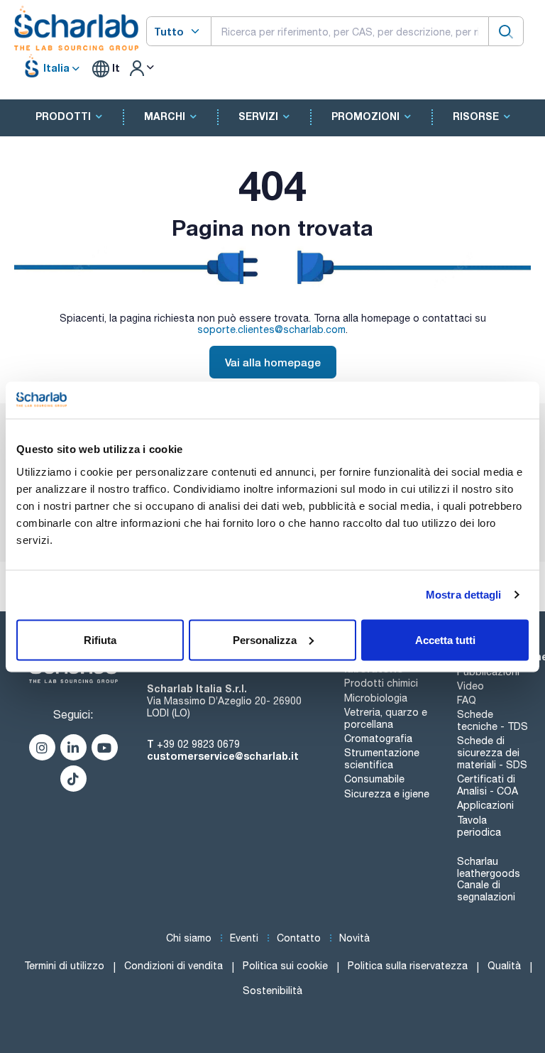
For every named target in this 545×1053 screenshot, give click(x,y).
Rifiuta (100, 639)
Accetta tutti (445, 639)
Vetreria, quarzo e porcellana (385, 718)
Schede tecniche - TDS (492, 720)
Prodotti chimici (381, 683)
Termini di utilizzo (64, 965)
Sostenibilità (272, 990)
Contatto (299, 938)
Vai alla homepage (273, 362)
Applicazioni (485, 805)
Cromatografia (378, 738)
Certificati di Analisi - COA (487, 785)
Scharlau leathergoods (488, 867)
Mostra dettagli (464, 595)
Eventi (244, 938)
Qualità (504, 965)
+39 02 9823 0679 (198, 744)
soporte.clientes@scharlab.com (271, 329)
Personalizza (265, 639)
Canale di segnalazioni (486, 890)
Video (470, 686)
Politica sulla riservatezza (408, 965)
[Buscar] (506, 30)
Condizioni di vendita (173, 965)
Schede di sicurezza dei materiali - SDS (492, 752)
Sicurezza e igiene (386, 794)
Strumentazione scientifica (381, 758)
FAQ (466, 700)
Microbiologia (375, 698)
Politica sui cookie (285, 965)
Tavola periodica (479, 826)
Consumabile (374, 779)
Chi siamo (188, 938)
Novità (354, 938)
